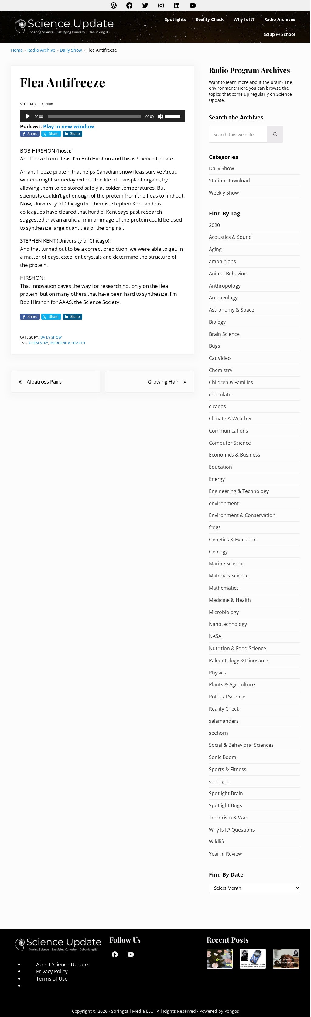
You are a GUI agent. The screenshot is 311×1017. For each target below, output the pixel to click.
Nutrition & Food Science (237, 648)
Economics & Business (234, 454)
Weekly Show (224, 192)
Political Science (227, 696)
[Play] (28, 116)
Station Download (229, 180)
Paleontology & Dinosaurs (239, 660)
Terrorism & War (228, 817)
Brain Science (224, 334)
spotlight (219, 781)
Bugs (214, 346)
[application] (102, 116)
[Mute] (160, 116)
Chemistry (38, 342)
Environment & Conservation (242, 515)
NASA (215, 636)
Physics (217, 672)
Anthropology (225, 285)
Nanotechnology (228, 624)
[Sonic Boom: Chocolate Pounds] (286, 958)
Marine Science (226, 563)
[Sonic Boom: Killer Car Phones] (252, 958)
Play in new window (68, 126)
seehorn (218, 732)
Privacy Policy (52, 971)
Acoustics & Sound (230, 237)
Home (17, 50)
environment (224, 503)
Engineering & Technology (239, 491)
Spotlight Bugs (225, 805)
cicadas (217, 406)
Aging (215, 249)
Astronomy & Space (231, 309)
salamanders (224, 721)
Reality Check (224, 708)
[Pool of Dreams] (219, 958)
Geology (218, 551)
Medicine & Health (67, 342)
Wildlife (217, 841)
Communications (228, 430)
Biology (217, 322)
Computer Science (230, 443)
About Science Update (62, 964)
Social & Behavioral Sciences (241, 745)
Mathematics (224, 587)
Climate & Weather (230, 418)
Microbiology (224, 612)
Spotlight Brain (226, 793)
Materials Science (229, 575)
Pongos (231, 1011)
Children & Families (231, 382)
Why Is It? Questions (232, 829)
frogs (215, 527)
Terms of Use (52, 978)
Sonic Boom (222, 757)
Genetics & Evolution (233, 539)
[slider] (173, 115)
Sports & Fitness (227, 769)
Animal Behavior (227, 273)
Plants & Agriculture (232, 684)
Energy (217, 479)
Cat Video (220, 358)
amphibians (222, 261)
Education (220, 467)
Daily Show (71, 50)
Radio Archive (41, 50)
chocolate (220, 394)
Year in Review (225, 853)
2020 (214, 225)
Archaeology (223, 297)
